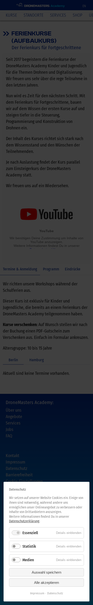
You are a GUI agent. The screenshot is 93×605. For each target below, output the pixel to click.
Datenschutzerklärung (24, 521)
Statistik (29, 546)
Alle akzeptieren (46, 583)
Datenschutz (55, 593)
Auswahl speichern (46, 572)
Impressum (37, 593)
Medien (28, 560)
